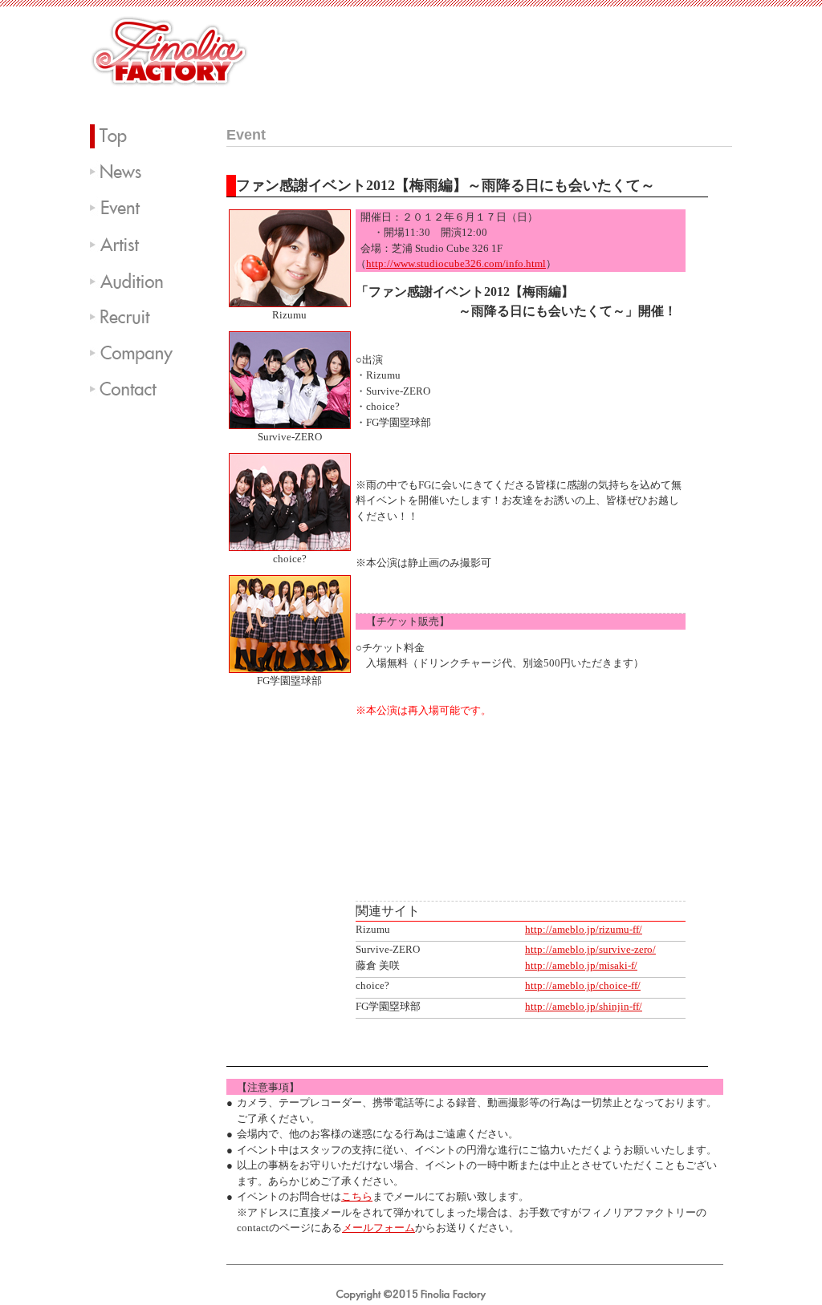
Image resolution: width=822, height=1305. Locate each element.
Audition (138, 281)
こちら (356, 1196)
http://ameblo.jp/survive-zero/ (590, 949)
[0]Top (138, 136)
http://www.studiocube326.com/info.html (456, 263)
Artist (138, 245)
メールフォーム (378, 1228)
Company (138, 353)
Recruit (138, 317)
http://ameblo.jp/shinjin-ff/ (583, 1006)
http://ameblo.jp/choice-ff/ (583, 985)
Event (138, 209)
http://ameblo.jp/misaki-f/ (581, 965)
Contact (138, 389)
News (138, 172)
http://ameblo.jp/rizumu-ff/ (583, 929)
